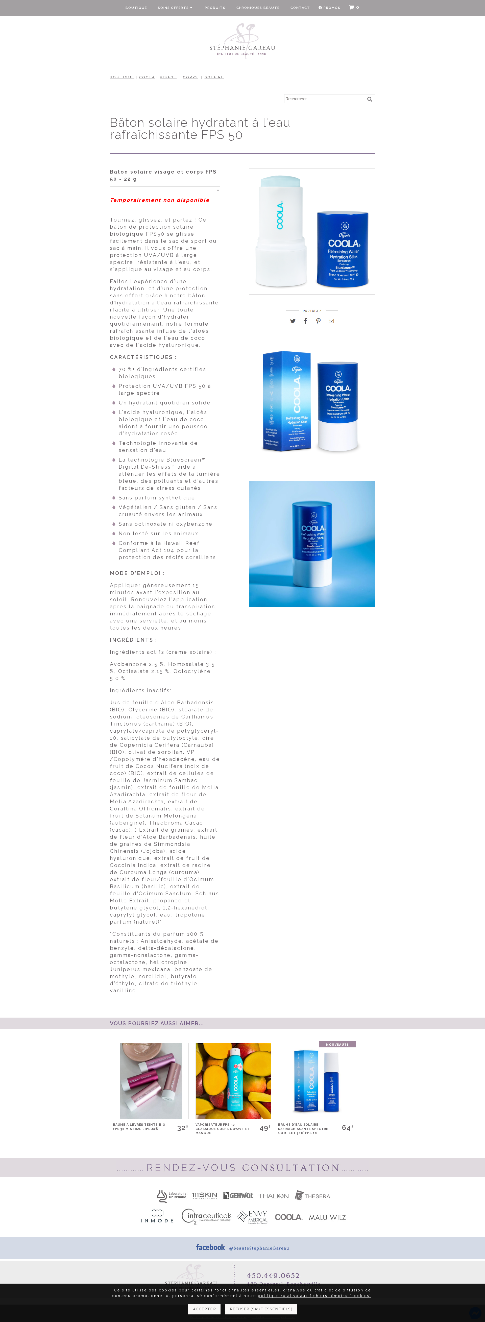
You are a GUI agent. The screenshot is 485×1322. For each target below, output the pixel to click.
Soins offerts (174, 8)
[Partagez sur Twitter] (294, 323)
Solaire (214, 77)
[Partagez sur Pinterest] (320, 323)
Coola (147, 77)
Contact (300, 8)
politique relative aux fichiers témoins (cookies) (314, 1296)
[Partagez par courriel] (331, 323)
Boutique (136, 8)
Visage (168, 77)
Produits (215, 8)
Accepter (204, 1309)
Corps (190, 77)
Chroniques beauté (258, 8)
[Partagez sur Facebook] (307, 323)
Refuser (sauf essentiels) (261, 1309)
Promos (332, 8)
